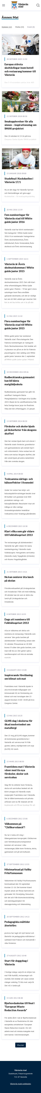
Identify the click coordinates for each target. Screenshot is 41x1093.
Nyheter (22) (7, 27)
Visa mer (20, 1045)
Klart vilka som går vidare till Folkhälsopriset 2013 (19, 533)
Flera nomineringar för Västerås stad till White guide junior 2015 (18, 325)
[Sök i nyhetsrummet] (38, 5)
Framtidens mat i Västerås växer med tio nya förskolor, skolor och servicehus (20, 772)
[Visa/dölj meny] (3, 5)
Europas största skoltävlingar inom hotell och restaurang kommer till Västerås (20, 69)
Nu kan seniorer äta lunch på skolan (19, 578)
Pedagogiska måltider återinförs (17, 923)
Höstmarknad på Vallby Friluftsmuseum (18, 871)
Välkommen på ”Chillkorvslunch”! (15, 825)
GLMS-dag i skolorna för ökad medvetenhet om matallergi (18, 724)
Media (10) (19, 27)
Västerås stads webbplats (20, 1084)
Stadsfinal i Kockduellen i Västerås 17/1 (19, 180)
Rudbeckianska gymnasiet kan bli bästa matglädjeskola (20, 381)
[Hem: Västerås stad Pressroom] (20, 5)
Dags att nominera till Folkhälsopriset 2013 (17, 621)
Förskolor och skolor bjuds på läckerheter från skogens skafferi (20, 430)
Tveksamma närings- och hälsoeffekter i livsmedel (19, 480)
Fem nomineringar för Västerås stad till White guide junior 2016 (18, 218)
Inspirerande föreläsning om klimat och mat (19, 677)
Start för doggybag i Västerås (16, 962)
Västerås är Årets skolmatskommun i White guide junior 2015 (19, 268)
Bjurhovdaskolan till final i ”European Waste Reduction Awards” (20, 1007)
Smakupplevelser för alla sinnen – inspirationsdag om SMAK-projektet (20, 125)
